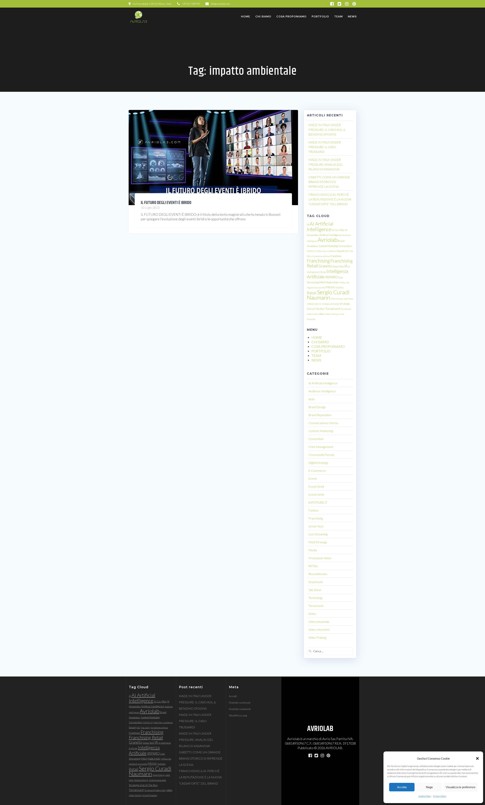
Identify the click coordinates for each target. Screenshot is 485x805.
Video (312, 613)
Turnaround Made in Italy (155, 790)
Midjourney (344, 282)
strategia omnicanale (330, 304)
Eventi (312, 478)
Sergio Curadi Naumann (328, 295)
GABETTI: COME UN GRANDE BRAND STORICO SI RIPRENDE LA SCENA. (329, 181)
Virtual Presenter (149, 795)
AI (308, 224)
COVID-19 (311, 251)
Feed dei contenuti (239, 702)
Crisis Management (320, 446)
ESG (347, 251)
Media (312, 550)
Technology (315, 597)
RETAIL (313, 566)
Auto (311, 399)
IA (345, 266)
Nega (429, 787)
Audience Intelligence (322, 391)
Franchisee (335, 256)
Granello (325, 266)
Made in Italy (332, 282)
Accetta (402, 787)
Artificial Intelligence (330, 235)
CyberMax (321, 251)
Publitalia (339, 287)
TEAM (338, 16)
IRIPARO (331, 277)
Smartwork (315, 582)
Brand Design (317, 407)
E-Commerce (317, 470)
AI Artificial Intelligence (320, 226)
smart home (348, 298)
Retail (311, 292)
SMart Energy (337, 298)
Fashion (313, 510)
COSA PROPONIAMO (291, 16)
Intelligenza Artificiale (144, 750)
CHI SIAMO (263, 16)
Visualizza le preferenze (460, 787)
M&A (322, 282)
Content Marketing (328, 246)
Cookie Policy (424, 796)
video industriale (318, 621)
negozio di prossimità (316, 287)
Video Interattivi (318, 629)
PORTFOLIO (320, 16)
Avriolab (327, 239)
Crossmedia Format (321, 454)
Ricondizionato (317, 574)
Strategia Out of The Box (143, 785)
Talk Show (314, 590)
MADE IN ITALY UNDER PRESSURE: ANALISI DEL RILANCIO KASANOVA (325, 164)
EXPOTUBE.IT (317, 502)
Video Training (331, 314)
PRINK (330, 287)
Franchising (318, 260)
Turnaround (332, 308)
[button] (477, 758)
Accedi (233, 696)
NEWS (352, 16)
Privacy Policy (439, 796)
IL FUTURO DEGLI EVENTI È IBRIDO (166, 202)
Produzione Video (319, 558)
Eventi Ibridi (316, 486)
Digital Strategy (318, 462)
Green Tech (338, 266)
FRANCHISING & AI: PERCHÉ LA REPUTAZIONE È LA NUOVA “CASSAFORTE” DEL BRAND (329, 199)
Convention (345, 246)
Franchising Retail (146, 737)
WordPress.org (238, 715)
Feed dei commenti (240, 709)
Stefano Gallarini (314, 304)
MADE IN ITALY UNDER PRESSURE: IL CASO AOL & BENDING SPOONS (326, 129)
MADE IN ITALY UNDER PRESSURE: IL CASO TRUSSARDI (324, 146)
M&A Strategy (317, 542)
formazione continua (321, 256)
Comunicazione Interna (323, 423)
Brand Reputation (319, 415)
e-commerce (331, 251)
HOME (245, 16)
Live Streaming (318, 534)
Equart (340, 250)
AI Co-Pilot (338, 230)
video (321, 313)
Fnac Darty (145, 727)
